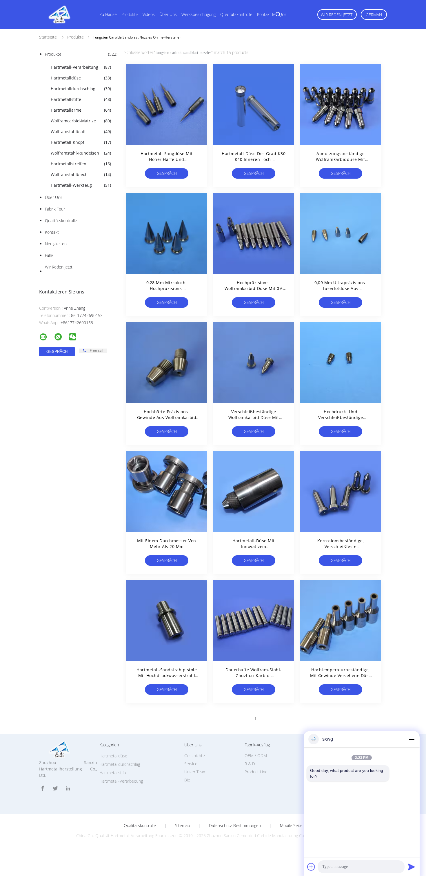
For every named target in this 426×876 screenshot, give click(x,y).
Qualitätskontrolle (236, 14)
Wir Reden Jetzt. (337, 14)
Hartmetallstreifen (81, 163)
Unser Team (195, 772)
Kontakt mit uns (271, 14)
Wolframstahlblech (81, 174)
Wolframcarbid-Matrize (81, 121)
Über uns (168, 14)
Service (190, 763)
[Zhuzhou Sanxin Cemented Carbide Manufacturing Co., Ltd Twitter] (55, 788)
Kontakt (52, 232)
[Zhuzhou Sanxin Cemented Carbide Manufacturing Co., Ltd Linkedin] (68, 788)
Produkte (129, 14)
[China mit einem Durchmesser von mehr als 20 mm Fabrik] (166, 491)
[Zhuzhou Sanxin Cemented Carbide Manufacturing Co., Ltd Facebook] (42, 788)
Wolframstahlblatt (81, 131)
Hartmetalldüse (81, 78)
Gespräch (167, 173)
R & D (250, 763)
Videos (149, 14)
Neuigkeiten (56, 243)
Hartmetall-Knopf (81, 142)
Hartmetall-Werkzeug (81, 185)
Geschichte (194, 755)
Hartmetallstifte (81, 99)
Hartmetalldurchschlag (81, 88)
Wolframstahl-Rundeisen (81, 153)
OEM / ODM (256, 755)
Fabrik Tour (55, 209)
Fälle (49, 255)
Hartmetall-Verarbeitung (81, 67)
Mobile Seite (291, 826)
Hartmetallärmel (81, 110)
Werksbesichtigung (198, 14)
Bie (187, 780)
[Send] (411, 866)
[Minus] (411, 739)
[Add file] (311, 866)
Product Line (256, 772)
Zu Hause (108, 14)
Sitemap (182, 826)
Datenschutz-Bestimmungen (235, 826)
